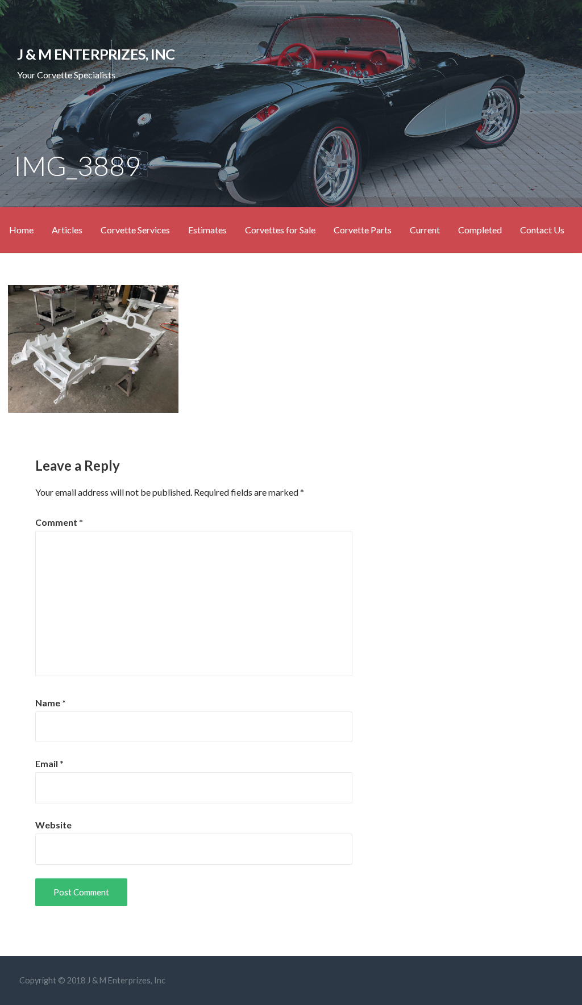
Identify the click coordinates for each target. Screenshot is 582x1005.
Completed (480, 229)
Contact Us (542, 229)
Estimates (207, 229)
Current (425, 229)
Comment (59, 522)
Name (50, 702)
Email (49, 763)
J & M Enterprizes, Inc (95, 53)
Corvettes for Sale (280, 229)
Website (53, 824)
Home (21, 229)
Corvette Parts (363, 229)
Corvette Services (135, 229)
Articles (67, 229)
